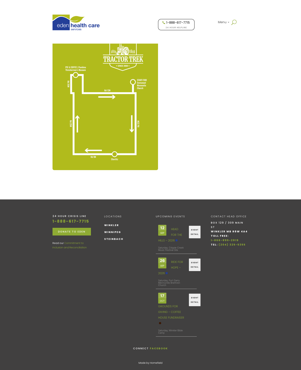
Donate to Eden (71, 231)
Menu (222, 22)
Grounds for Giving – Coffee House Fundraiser (171, 312)
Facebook (159, 348)
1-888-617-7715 (178, 23)
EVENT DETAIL (195, 232)
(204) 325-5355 (232, 244)
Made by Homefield (150, 363)
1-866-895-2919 (225, 240)
